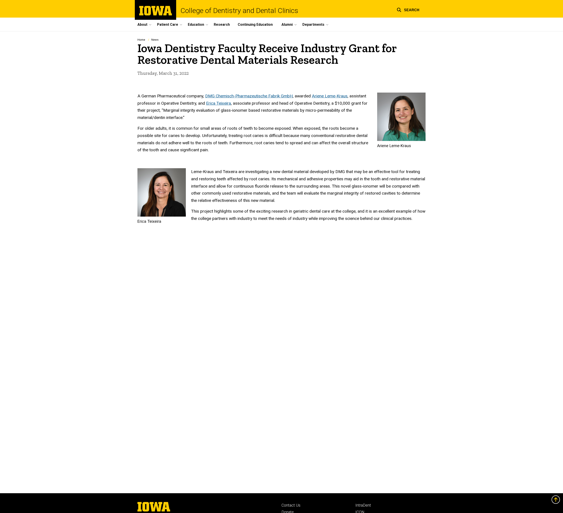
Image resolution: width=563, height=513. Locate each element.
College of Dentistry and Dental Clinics (239, 10)
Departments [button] (313, 24)
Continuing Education (255, 24)
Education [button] (196, 24)
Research (222, 24)
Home (141, 39)
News (155, 39)
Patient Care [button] (167, 24)
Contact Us (291, 505)
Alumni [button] (287, 24)
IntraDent (363, 505)
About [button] (142, 24)
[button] (408, 9)
